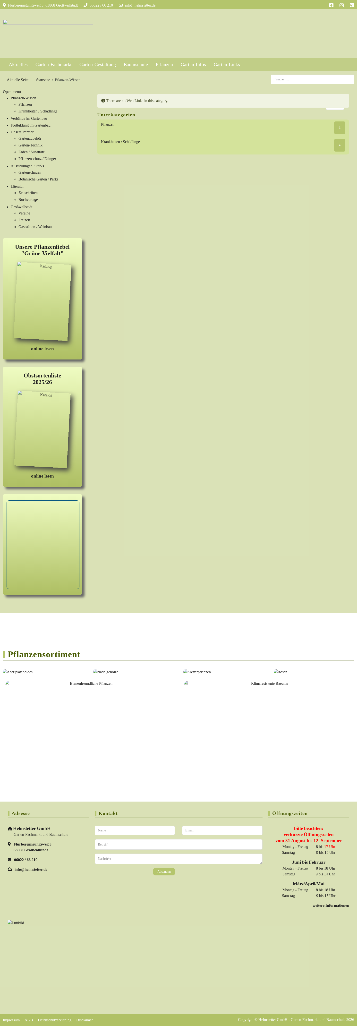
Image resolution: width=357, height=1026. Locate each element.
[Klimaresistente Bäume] (268, 719)
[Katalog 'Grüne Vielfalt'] (42, 302)
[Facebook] (331, 5)
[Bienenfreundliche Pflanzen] (89, 719)
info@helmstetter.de (140, 5)
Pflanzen (107, 124)
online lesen (42, 348)
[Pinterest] (352, 5)
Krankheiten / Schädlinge (120, 142)
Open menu (12, 92)
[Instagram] (342, 5)
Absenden (164, 871)
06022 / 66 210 (101, 5)
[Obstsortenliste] (42, 430)
